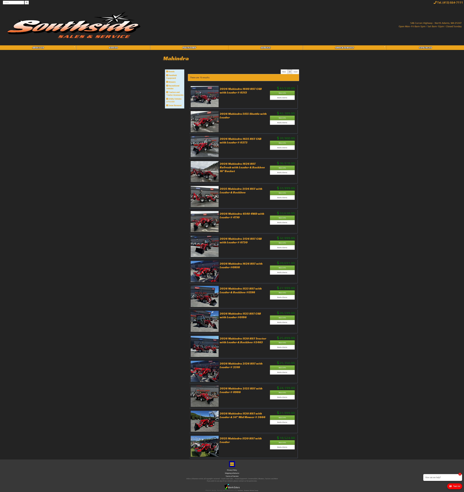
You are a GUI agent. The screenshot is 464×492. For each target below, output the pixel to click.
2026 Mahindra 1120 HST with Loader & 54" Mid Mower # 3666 (242, 415)
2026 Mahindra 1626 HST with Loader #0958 (241, 265)
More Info (282, 93)
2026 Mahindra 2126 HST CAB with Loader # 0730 (241, 240)
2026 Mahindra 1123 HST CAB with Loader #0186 (240, 315)
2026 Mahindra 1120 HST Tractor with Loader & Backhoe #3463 (243, 340)
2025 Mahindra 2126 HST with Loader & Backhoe (241, 190)
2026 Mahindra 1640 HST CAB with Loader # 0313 (241, 90)
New (284, 72)
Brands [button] (171, 71)
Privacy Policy (232, 470)
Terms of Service (232, 476)
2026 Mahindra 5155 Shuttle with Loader (243, 115)
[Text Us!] (454, 487)
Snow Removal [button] (174, 105)
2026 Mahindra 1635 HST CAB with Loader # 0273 (240, 140)
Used (295, 72)
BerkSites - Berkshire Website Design (248, 490)
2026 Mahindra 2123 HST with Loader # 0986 (241, 390)
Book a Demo (282, 98)
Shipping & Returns (232, 473)
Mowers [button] (172, 82)
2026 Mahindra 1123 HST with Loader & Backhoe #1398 (241, 290)
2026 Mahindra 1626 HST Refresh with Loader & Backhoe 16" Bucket (242, 167)
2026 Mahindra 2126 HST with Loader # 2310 (241, 365)
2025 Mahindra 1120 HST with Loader (241, 440)
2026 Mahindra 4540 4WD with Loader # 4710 (242, 215)
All (290, 72)
